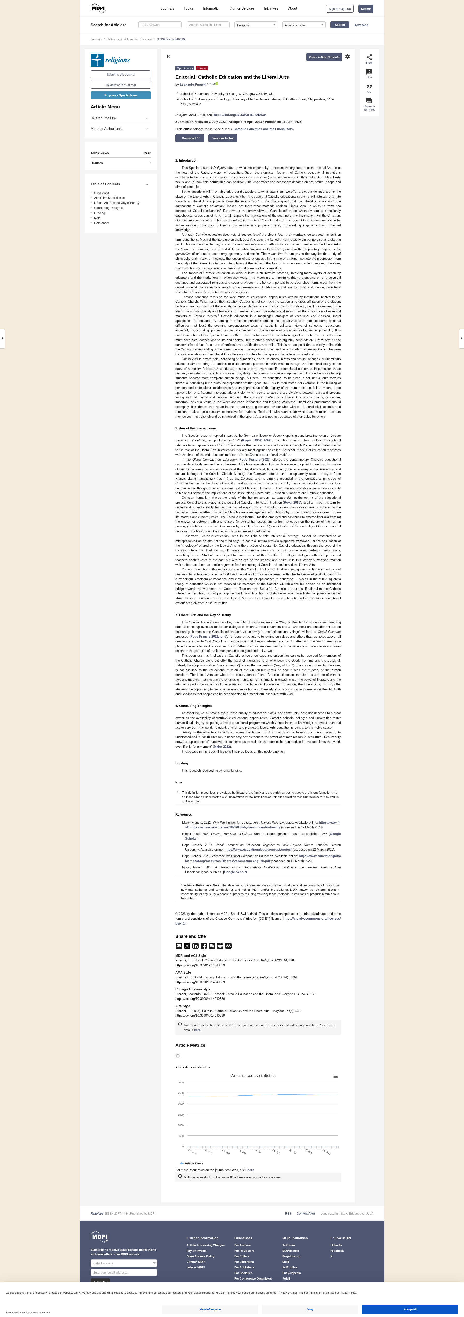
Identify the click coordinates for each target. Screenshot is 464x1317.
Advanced (361, 25)
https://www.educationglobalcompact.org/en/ (258, 849)
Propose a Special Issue (121, 95)
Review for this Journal (121, 85)
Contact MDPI (196, 1262)
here (197, 1030)
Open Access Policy (200, 1256)
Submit (366, 9)
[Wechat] (212, 947)
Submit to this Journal (121, 74)
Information (212, 8)
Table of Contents (105, 183)
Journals (167, 8)
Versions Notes (222, 138)
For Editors (242, 1256)
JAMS (286, 1278)
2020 (266, 459)
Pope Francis (249, 459)
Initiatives (271, 8)
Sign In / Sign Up (340, 9)
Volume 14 (131, 39)
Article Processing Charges (206, 1245)
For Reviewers (244, 1250)
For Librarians (244, 1262)
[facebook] (204, 947)
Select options (103, 1263)
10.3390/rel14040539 (170, 39)
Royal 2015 (292, 502)
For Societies (243, 1273)
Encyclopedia (291, 1273)
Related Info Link (103, 117)
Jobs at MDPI (196, 1267)
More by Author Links (107, 128)
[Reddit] (220, 947)
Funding (99, 213)
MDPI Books (290, 1250)
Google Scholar (235, 872)
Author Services (242, 8)
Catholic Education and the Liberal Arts (263, 129)
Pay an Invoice (197, 1250)
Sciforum (288, 1245)
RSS (288, 1213)
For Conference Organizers (253, 1278)
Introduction (102, 192)
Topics (189, 8)
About (292, 8)
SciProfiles (289, 1267)
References (101, 223)
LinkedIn (336, 1245)
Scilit (285, 1262)
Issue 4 (147, 39)
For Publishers (244, 1267)
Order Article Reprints (324, 57)
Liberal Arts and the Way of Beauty (116, 202)
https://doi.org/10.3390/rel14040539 (240, 115)
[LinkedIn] (196, 947)
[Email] (179, 947)
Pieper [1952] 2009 (256, 440)
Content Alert (306, 1213)
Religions (113, 39)
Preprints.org (291, 1256)
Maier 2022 (222, 746)
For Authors (242, 1245)
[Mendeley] (228, 947)
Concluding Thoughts (108, 208)
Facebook (337, 1250)
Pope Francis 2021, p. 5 (208, 636)
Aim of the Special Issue (110, 197)
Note (97, 218)
